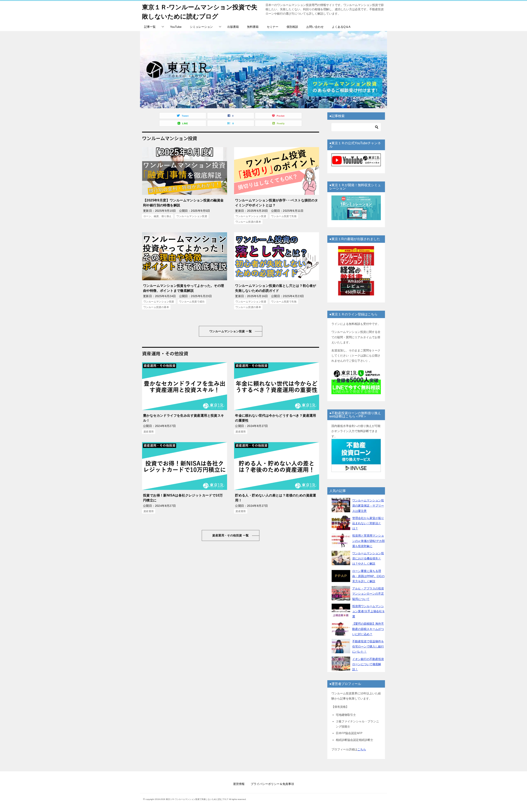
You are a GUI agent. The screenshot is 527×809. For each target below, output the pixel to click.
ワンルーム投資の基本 (248, 221)
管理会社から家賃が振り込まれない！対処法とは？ (368, 523)
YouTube (176, 26)
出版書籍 (233, 26)
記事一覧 (150, 26)
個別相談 (292, 26)
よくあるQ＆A (341, 26)
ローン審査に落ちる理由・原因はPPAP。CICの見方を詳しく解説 (368, 576)
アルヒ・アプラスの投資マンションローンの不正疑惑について (368, 593)
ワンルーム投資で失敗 (284, 216)
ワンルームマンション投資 (191, 216)
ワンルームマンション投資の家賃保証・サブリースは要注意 (368, 505)
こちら (361, 749)
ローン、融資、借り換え (157, 216)
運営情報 (239, 784)
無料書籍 (253, 26)
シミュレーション (201, 26)
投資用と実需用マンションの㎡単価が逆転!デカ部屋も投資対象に (368, 540)
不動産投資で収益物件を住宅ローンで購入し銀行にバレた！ (368, 646)
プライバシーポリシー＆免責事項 (272, 784)
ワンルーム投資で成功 (192, 301)
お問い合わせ (315, 26)
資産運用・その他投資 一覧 (230, 535)
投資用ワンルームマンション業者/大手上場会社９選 (368, 611)
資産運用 (148, 431)
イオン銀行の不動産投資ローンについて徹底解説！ (368, 664)
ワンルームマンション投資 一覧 (230, 331)
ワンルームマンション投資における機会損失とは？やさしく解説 (368, 558)
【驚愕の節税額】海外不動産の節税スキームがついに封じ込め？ (368, 629)
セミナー (272, 26)
